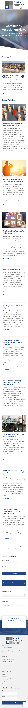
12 (20, 546)
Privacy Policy (16, 650)
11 (16, 546)
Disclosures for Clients (7, 651)
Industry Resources (7, 681)
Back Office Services (7, 663)
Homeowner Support (7, 678)
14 (9, 548)
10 (13, 546)
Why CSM (4, 683)
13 (23, 546)
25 (15, 548)
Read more (6, 93)
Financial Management (7, 661)
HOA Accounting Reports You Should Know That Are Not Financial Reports (13, 511)
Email (4, 566)
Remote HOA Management (8, 659)
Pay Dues (9, 650)
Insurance (4, 666)
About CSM (4, 674)
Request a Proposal (7, 679)
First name (5, 560)
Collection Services (7, 665)
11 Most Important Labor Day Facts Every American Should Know (13, 473)
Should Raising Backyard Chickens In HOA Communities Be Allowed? (13, 342)
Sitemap (4, 650)
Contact (4, 676)
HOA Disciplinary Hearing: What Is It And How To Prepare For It (12, 383)
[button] (3, 76)
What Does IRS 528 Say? (11, 269)
